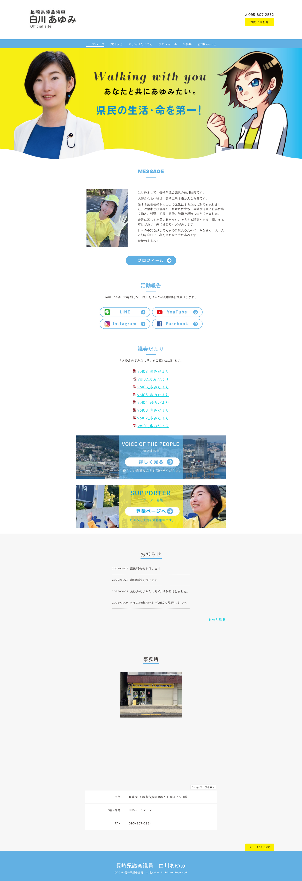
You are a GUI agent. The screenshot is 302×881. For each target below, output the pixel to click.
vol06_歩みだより (153, 387)
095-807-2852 (261, 15)
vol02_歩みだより (153, 418)
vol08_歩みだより (153, 371)
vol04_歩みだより (153, 402)
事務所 (187, 44)
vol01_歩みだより (153, 426)
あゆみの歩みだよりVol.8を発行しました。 (160, 591)
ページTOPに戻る (260, 847)
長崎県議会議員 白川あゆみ (151, 865)
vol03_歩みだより (153, 410)
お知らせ (116, 44)
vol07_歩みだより (153, 379)
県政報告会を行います (145, 568)
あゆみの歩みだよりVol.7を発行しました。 (159, 602)
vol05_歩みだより (153, 395)
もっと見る (217, 619)
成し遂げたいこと (140, 44)
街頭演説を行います (144, 580)
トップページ (95, 44)
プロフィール (168, 44)
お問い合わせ (259, 22)
